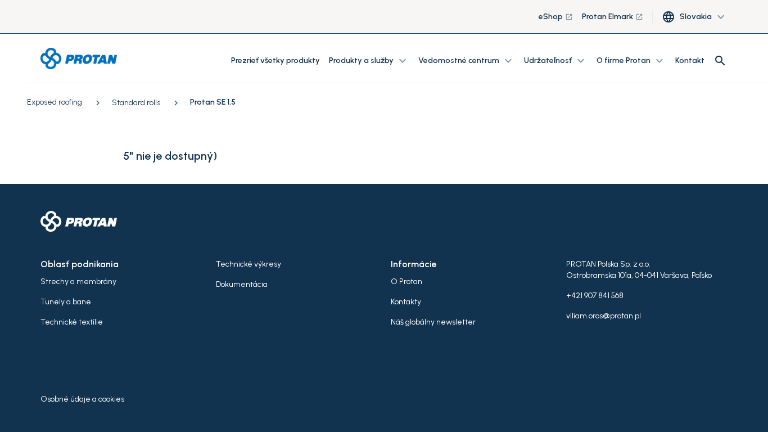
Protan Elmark (612, 16)
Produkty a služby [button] (369, 61)
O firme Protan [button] (631, 61)
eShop (556, 16)
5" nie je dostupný (168, 156)
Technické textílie (71, 322)
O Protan (406, 281)
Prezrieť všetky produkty (275, 60)
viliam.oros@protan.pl (603, 316)
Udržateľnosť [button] (556, 61)
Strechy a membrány (78, 281)
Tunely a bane (65, 302)
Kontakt (689, 60)
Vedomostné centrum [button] (466, 61)
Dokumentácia (242, 284)
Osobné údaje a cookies (82, 399)
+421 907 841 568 (595, 295)
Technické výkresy (248, 264)
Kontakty (406, 302)
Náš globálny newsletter (433, 322)
